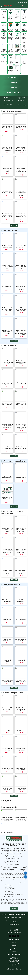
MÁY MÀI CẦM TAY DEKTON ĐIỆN (17, 61)
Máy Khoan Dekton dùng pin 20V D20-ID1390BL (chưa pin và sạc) (7, 426)
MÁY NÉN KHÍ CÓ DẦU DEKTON (10, 72)
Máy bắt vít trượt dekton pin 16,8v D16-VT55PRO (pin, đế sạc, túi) (7, 149)
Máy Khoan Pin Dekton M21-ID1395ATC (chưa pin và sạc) (7, 383)
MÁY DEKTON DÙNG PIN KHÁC (17, 29)
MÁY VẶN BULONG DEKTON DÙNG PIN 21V (24, 17)
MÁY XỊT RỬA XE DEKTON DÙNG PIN (4, 29)
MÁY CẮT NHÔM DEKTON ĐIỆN (10, 50)
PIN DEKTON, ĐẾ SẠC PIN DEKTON (10, 29)
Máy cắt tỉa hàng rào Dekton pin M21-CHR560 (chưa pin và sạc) (7, 551)
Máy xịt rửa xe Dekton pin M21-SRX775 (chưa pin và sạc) (21, 477)
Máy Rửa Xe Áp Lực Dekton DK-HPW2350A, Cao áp (7, 477)
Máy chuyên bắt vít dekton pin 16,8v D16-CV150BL (7, 193)
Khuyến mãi (14, 947)
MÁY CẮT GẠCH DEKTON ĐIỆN (4, 50)
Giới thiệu (14, 944)
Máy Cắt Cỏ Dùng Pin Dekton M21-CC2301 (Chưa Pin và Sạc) (21, 530)
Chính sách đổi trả (14, 958)
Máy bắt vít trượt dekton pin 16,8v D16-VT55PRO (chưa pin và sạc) (7, 128)
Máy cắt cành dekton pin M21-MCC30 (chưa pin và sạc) (20, 572)
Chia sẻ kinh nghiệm (14, 949)
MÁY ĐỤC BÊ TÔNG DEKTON (3, 16)
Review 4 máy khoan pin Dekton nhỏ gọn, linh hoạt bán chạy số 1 (21, 819)
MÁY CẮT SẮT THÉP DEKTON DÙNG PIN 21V (24, 40)
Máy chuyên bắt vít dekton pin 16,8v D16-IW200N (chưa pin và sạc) (20, 149)
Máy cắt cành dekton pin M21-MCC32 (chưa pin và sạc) (7, 530)
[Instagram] (12, 936)
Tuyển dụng (14, 945)
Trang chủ (14, 942)
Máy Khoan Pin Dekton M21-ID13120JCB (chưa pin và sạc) (21, 383)
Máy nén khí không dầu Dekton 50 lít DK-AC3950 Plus (20, 267)
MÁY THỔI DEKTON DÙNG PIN (17, 16)
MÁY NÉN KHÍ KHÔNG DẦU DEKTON (17, 72)
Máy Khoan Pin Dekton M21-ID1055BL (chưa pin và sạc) (20, 448)
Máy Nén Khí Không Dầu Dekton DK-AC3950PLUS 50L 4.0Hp (7, 267)
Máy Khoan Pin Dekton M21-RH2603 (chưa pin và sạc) (21, 405)
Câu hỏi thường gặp (14, 966)
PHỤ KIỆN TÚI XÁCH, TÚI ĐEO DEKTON (24, 29)
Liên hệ (14, 951)
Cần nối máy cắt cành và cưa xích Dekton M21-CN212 (7, 572)
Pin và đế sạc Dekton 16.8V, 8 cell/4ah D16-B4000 (21, 709)
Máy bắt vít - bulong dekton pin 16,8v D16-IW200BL (7, 170)
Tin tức (14, 948)
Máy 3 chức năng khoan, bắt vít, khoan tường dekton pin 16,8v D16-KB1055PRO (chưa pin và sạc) (20, 216)
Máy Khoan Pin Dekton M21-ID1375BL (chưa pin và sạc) (7, 362)
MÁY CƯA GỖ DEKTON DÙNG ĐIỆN (24, 50)
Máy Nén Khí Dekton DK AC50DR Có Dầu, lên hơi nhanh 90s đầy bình (21, 309)
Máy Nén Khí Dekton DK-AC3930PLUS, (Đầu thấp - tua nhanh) (7, 332)
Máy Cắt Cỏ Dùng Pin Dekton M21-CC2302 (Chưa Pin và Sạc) (21, 551)
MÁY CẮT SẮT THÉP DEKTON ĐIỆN (17, 38)
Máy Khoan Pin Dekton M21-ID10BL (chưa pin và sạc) (7, 448)
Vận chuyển (14, 957)
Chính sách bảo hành (14, 961)
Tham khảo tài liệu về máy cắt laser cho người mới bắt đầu (7, 819)
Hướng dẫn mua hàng (14, 963)
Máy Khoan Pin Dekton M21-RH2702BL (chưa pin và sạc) (7, 405)
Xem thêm (14, 225)
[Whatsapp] (15, 936)
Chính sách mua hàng (14, 960)
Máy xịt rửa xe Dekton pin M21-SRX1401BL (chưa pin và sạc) (7, 499)
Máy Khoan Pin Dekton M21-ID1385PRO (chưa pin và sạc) (21, 362)
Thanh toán (14, 964)
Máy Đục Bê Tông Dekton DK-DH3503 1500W (7, 660)
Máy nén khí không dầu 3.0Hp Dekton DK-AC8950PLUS (21, 288)
